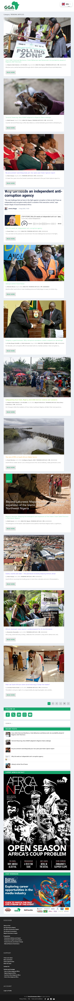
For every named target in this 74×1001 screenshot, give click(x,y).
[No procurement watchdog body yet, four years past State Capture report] (34, 152)
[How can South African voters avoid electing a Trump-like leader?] (34, 664)
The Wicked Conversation (10, 931)
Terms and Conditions (37, 999)
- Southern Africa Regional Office (12, 975)
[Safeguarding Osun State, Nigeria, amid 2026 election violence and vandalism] (37, 377)
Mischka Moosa (11, 287)
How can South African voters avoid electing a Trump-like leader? (28, 684)
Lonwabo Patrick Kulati (13, 688)
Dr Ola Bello (24, 65)
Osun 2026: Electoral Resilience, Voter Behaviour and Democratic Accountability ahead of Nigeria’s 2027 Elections (36, 61)
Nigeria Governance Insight (10, 933)
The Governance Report (10, 928)
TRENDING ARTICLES (50, 65)
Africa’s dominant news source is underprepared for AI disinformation (29, 629)
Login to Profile (8, 991)
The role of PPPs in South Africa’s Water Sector (21, 457)
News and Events (8, 960)
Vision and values (8, 958)
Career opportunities (9, 962)
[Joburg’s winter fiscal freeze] (34, 263)
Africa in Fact (7, 926)
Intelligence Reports (27, 460)
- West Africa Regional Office (11, 977)
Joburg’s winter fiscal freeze (15, 284)
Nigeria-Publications (40, 403)
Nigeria (43, 65)
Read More (11, 72)
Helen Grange (10, 176)
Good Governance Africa (34, 997)
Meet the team (7, 964)
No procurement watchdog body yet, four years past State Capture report (30, 173)
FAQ (29, 999)
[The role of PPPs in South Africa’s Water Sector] (34, 436)
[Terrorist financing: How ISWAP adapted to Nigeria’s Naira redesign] (34, 97)
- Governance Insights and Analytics (13, 940)
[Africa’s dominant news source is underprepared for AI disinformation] (34, 608)
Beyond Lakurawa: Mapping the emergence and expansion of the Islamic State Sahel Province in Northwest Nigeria (37, 517)
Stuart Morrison (11, 460)
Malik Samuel (10, 120)
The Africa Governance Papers (11, 929)
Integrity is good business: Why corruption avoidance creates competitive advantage (34, 340)
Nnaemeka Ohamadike (13, 632)
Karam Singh (10, 231)
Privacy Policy (22, 999)
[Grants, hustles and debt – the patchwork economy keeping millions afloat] (34, 553)
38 (64, 703)
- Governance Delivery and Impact (12, 938)
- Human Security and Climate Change (13, 942)
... (60, 703)
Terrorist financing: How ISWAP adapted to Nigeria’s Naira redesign (28, 117)
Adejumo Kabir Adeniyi (13, 65)
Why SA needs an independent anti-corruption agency (24, 228)
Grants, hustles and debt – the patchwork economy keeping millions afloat (31, 574)
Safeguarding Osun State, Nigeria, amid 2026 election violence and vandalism (31, 400)
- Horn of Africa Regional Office (12, 971)
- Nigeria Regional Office (10, 973)
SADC (34, 460)
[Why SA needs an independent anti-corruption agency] (34, 207)
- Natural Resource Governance (11, 944)
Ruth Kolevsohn (26, 343)
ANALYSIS (38, 65)
